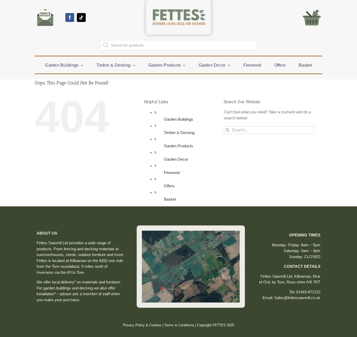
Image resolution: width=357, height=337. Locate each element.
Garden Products (178, 146)
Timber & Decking (179, 132)
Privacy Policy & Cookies (142, 325)
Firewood (172, 172)
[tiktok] (81, 17)
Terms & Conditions (179, 325)
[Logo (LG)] (178, 4)
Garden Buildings (178, 119)
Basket (170, 199)
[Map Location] (191, 232)
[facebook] (69, 17)
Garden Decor (176, 159)
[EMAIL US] (45, 9)
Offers (169, 186)
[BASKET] (311, 9)
